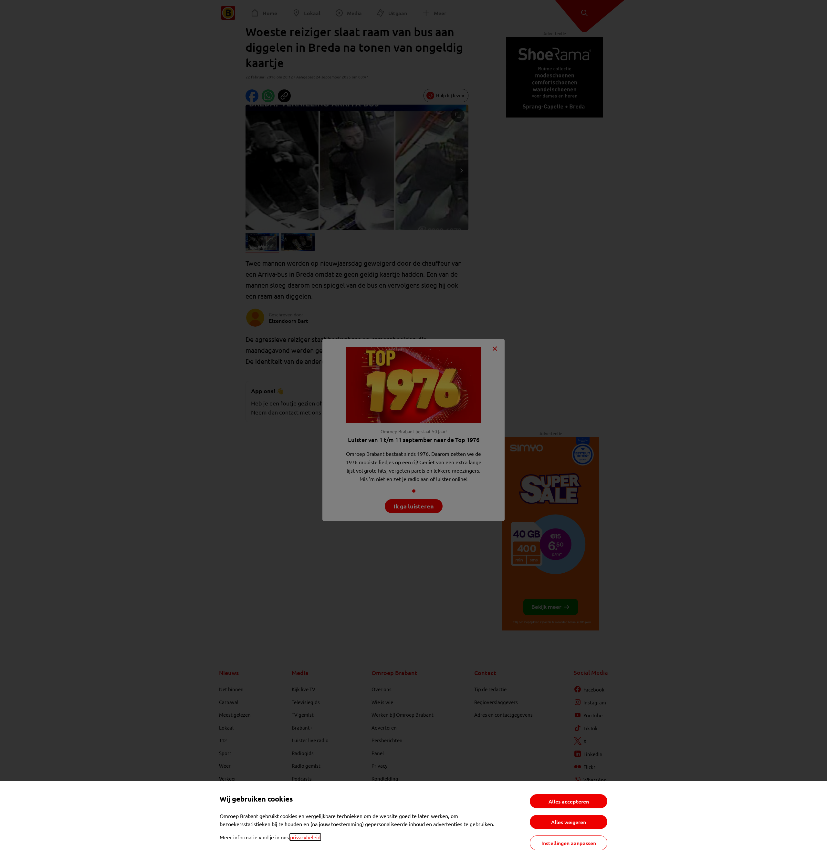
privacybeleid (305, 837)
